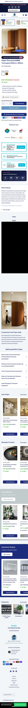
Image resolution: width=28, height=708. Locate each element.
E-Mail (14, 653)
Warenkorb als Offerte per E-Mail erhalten (15, 114)
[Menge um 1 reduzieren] (3, 103)
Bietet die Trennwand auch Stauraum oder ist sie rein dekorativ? (11, 377)
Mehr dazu (21, 165)
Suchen (14, 676)
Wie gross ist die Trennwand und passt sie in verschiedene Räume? (12, 365)
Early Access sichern (13, 10)
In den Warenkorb (19, 103)
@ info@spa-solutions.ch (18, 1)
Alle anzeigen (23, 394)
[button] (20, 50)
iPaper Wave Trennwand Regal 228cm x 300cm (10, 420)
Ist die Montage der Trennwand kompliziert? (9, 384)
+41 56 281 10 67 (14, 652)
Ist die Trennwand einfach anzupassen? (11, 371)
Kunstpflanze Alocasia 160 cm (10, 523)
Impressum (14, 680)
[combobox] (24, 54)
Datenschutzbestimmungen (6, 704)
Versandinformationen (14, 687)
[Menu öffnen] (2, 15)
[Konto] (23, 15)
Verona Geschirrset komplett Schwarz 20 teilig (9, 465)
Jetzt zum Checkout (14, 108)
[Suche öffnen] (5, 15)
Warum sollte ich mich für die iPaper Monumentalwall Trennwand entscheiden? (10, 357)
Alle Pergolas (7, 554)
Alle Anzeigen (23, 602)
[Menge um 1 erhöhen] (10, 103)
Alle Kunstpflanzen (8, 499)
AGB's (14, 682)
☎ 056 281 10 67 (8, 1)
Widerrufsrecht (14, 685)
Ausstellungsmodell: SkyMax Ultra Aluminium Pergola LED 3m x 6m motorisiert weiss (10, 580)
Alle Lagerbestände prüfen (6, 100)
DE (24, 54)
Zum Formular (21, 147)
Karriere (14, 678)
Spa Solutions (6, 418)
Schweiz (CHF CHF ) (8, 694)
